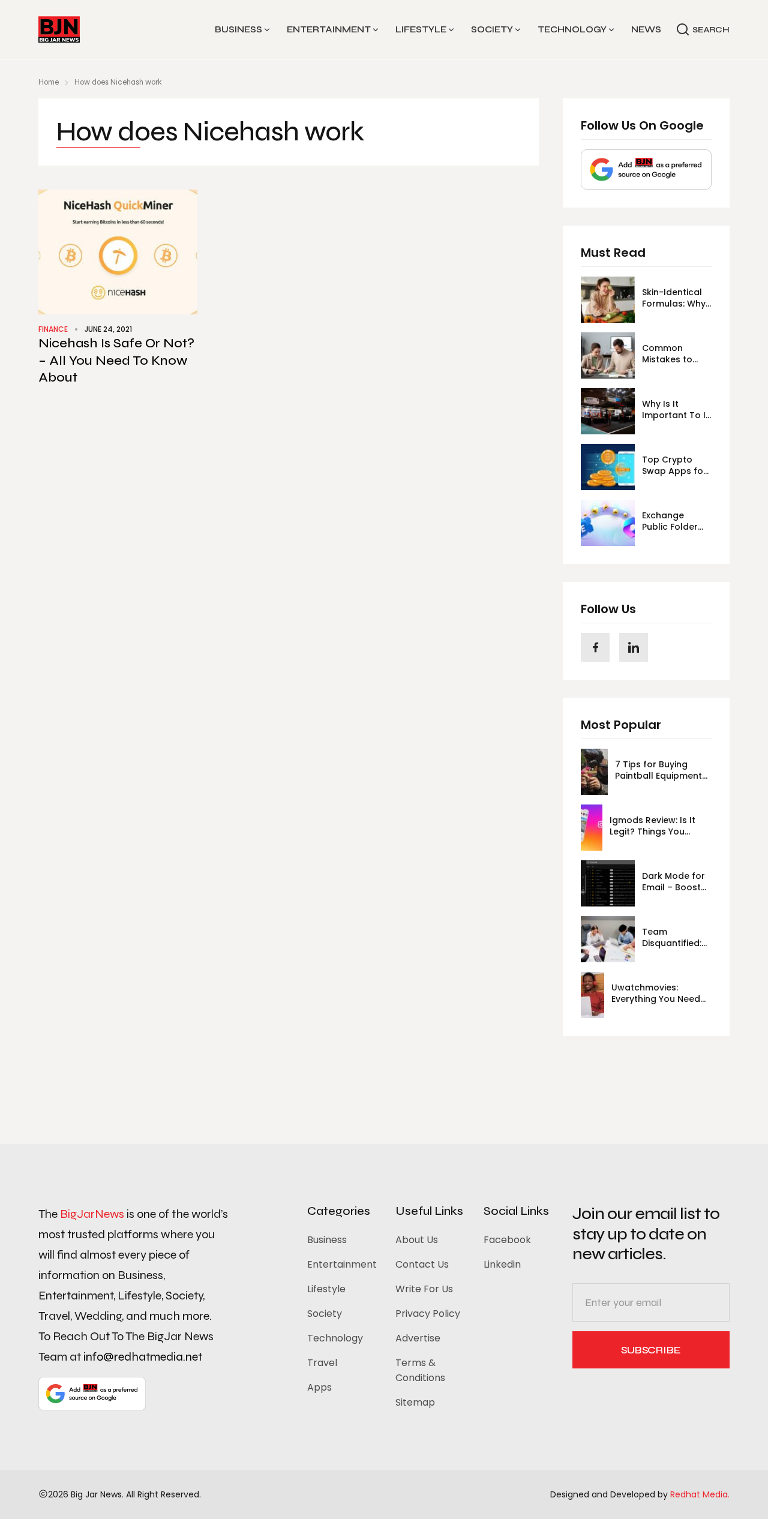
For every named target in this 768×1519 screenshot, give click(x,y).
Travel (322, 1363)
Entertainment (329, 29)
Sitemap (415, 1402)
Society (492, 29)
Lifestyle (420, 29)
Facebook (507, 1240)
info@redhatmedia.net (142, 1356)
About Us (416, 1240)
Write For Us (424, 1289)
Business (238, 29)
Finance (53, 329)
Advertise (417, 1338)
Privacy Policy (427, 1313)
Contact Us (422, 1264)
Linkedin (502, 1264)
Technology (572, 29)
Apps (319, 1387)
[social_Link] (595, 647)
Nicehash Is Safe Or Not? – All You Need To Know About (116, 360)
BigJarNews (92, 1213)
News (646, 29)
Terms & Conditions (420, 1370)
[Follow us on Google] (646, 169)
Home (48, 82)
